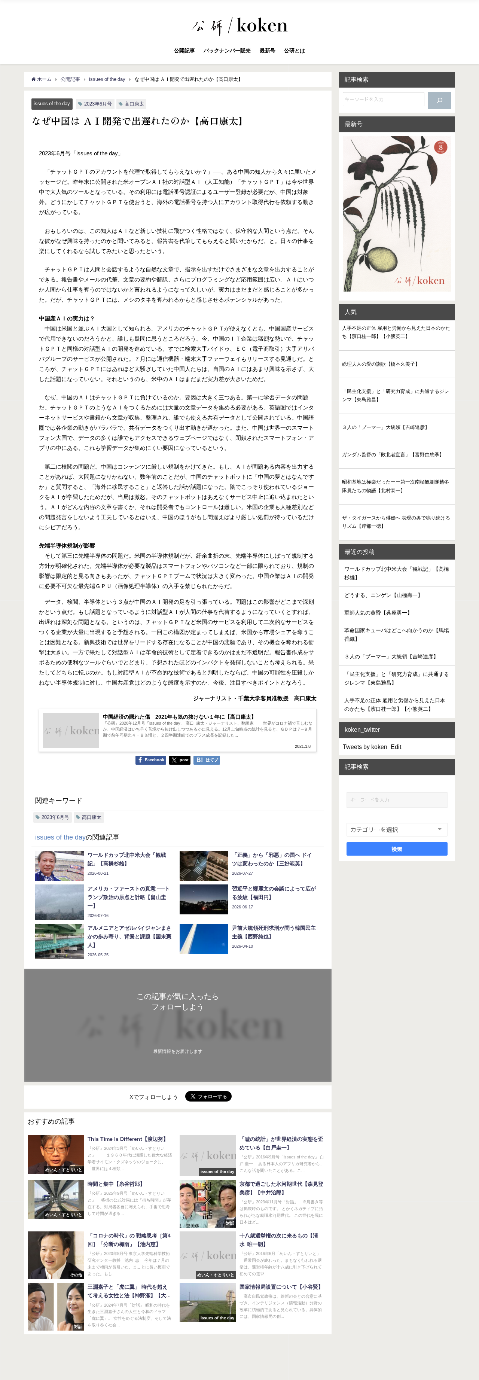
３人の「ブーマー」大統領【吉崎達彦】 (386, 427)
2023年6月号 (98, 103)
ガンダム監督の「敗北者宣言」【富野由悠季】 (393, 454)
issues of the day (52, 103)
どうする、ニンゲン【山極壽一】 (383, 595)
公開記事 (184, 50)
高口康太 (134, 103)
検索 (397, 849)
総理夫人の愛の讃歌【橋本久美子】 (381, 364)
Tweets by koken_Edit (372, 747)
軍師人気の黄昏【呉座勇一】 (378, 612)
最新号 (267, 50)
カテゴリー (361, 816)
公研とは (294, 50)
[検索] (439, 100)
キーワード (361, 785)
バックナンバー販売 (227, 50)
